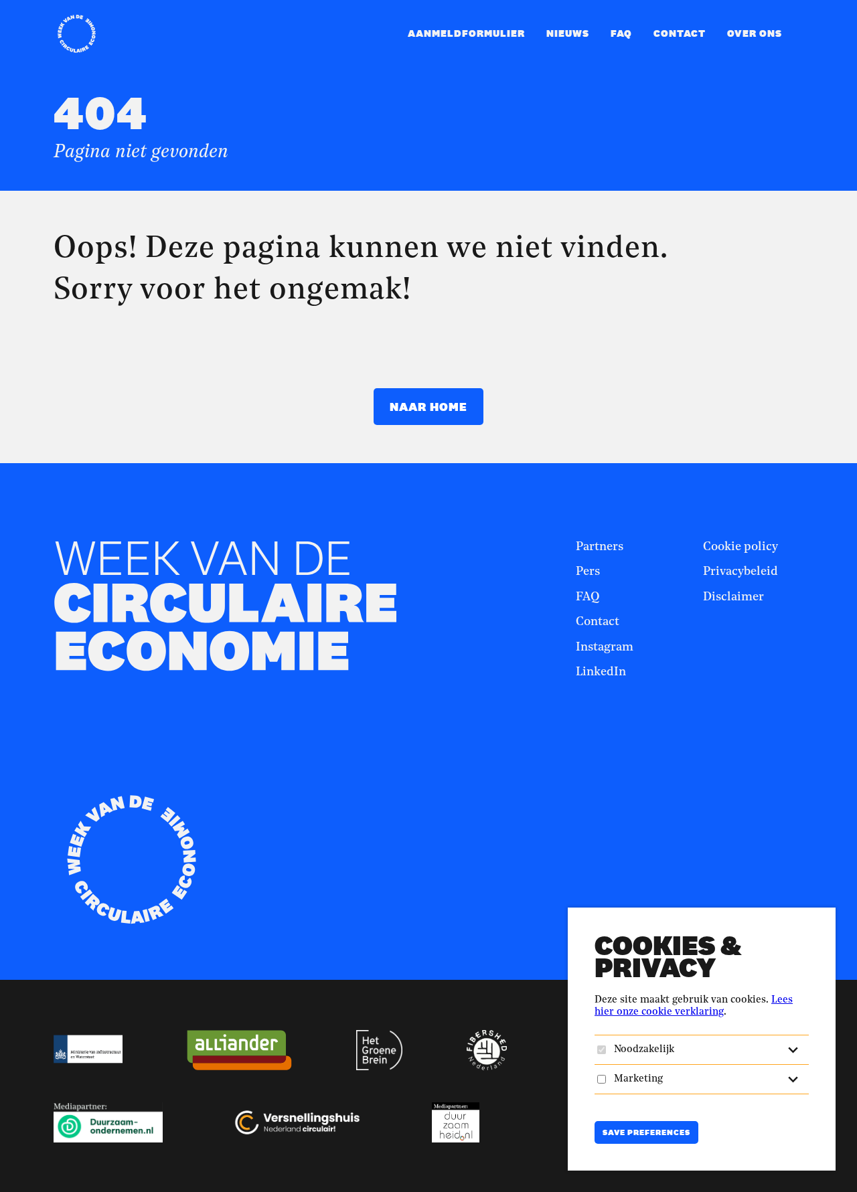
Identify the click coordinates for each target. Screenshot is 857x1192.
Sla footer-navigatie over (527, 496)
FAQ (621, 33)
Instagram (604, 647)
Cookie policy (740, 547)
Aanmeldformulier (466, 33)
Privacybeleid (740, 572)
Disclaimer (733, 597)
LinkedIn (601, 672)
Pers (588, 572)
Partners (599, 547)
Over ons (754, 33)
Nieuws (567, 33)
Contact (679, 33)
